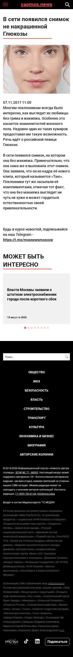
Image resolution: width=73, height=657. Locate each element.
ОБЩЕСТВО (36, 372)
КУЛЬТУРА (36, 427)
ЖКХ (36, 381)
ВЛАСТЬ (37, 399)
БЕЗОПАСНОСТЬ (36, 390)
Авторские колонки (36, 454)
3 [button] (32, 328)
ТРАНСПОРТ (37, 417)
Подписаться (57, 641)
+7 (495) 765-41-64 (25, 493)
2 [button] (28, 328)
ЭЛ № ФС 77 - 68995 (26, 472)
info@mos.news (46, 493)
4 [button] (35, 328)
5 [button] (38, 328)
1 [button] (25, 328)
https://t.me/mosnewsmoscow (28, 239)
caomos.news (36, 5)
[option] (36, 298)
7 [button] (45, 328)
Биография (37, 445)
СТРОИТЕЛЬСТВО (36, 408)
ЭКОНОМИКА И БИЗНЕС (36, 436)
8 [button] (48, 328)
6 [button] (41, 328)
